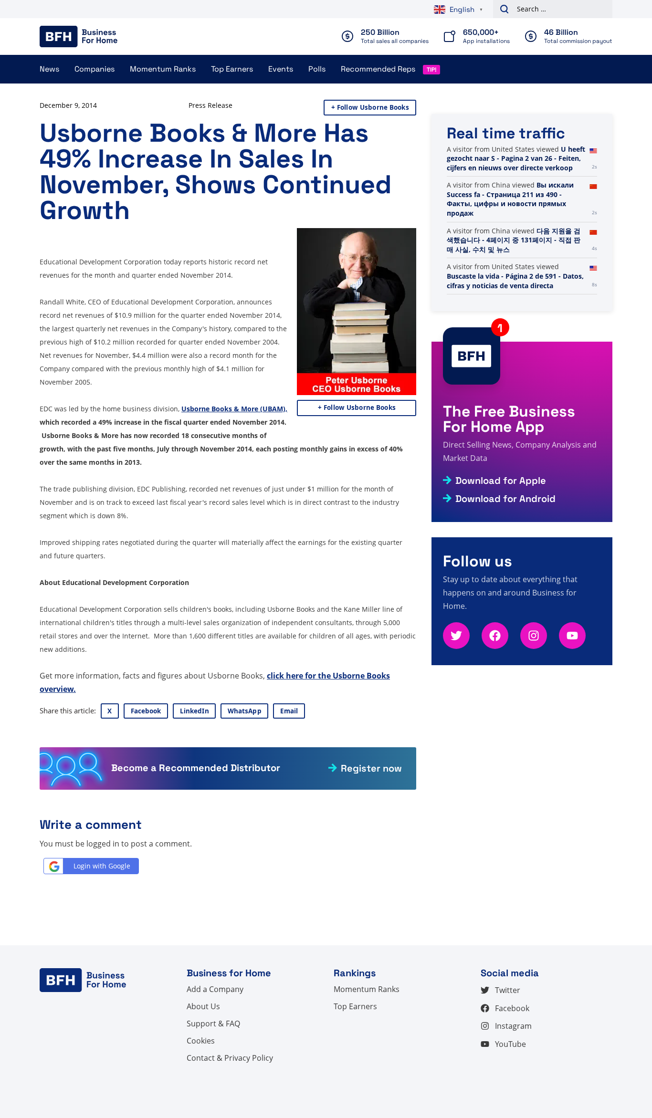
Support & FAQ (213, 1023)
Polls (317, 69)
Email (289, 711)
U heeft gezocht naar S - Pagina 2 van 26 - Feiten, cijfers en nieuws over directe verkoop (516, 158)
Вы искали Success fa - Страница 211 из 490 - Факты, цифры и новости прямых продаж (510, 199)
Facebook (146, 711)
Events (280, 69)
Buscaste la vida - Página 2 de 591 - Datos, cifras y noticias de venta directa (515, 281)
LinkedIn (194, 711)
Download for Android (505, 498)
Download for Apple (500, 480)
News (49, 69)
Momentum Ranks (163, 69)
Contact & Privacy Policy (230, 1058)
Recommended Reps (378, 69)
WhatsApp (245, 711)
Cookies (201, 1040)
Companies (94, 69)
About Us (203, 1006)
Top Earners (232, 69)
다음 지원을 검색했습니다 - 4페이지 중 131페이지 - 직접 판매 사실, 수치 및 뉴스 (513, 240)
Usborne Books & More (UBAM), (234, 408)
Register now (371, 768)
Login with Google (102, 865)
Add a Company (215, 989)
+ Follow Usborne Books (370, 107)
